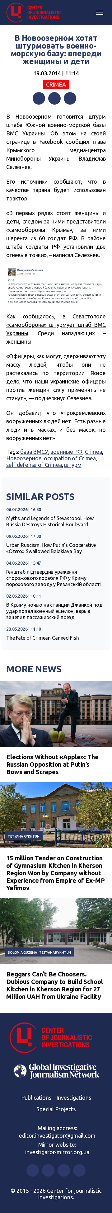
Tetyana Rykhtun (24, 836)
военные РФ (66, 452)
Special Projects (56, 1109)
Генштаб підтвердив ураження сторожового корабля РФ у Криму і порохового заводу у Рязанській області (53, 578)
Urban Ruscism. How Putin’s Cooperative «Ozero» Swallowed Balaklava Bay (51, 548)
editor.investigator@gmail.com (57, 1135)
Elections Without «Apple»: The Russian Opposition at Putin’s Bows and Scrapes (52, 764)
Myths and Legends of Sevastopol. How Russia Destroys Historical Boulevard (50, 521)
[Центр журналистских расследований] (35, 12)
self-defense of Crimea (34, 465)
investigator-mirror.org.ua (57, 1152)
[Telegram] (70, 98)
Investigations (73, 1097)
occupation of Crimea (70, 458)
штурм (72, 465)
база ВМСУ (34, 452)
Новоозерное (23, 458)
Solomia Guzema (22, 952)
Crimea (56, 84)
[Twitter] (54, 98)
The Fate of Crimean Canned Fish (42, 638)
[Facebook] (39, 98)
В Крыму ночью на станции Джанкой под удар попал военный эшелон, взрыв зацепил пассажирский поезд (54, 611)
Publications (36, 1097)
